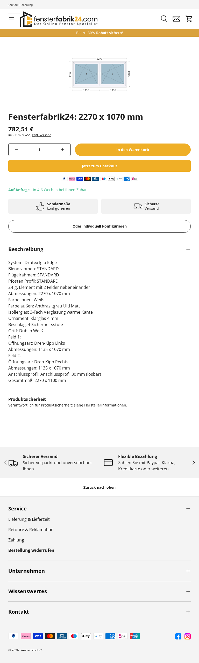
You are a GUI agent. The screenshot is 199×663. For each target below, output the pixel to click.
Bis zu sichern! (99, 33)
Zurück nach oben (99, 487)
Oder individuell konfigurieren (100, 226)
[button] (189, 19)
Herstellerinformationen (105, 405)
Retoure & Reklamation (31, 529)
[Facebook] (178, 636)
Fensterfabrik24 (31, 650)
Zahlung (16, 540)
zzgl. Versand (41, 135)
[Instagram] (187, 636)
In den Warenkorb (132, 149)
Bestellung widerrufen (31, 550)
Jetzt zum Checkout (99, 165)
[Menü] (11, 19)
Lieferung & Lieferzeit (29, 519)
